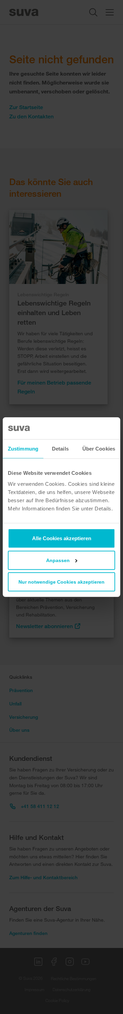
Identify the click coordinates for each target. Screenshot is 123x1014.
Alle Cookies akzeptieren (61, 538)
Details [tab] (60, 449)
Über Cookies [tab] (98, 449)
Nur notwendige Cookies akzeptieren (61, 581)
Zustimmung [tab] (23, 449)
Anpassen (58, 560)
